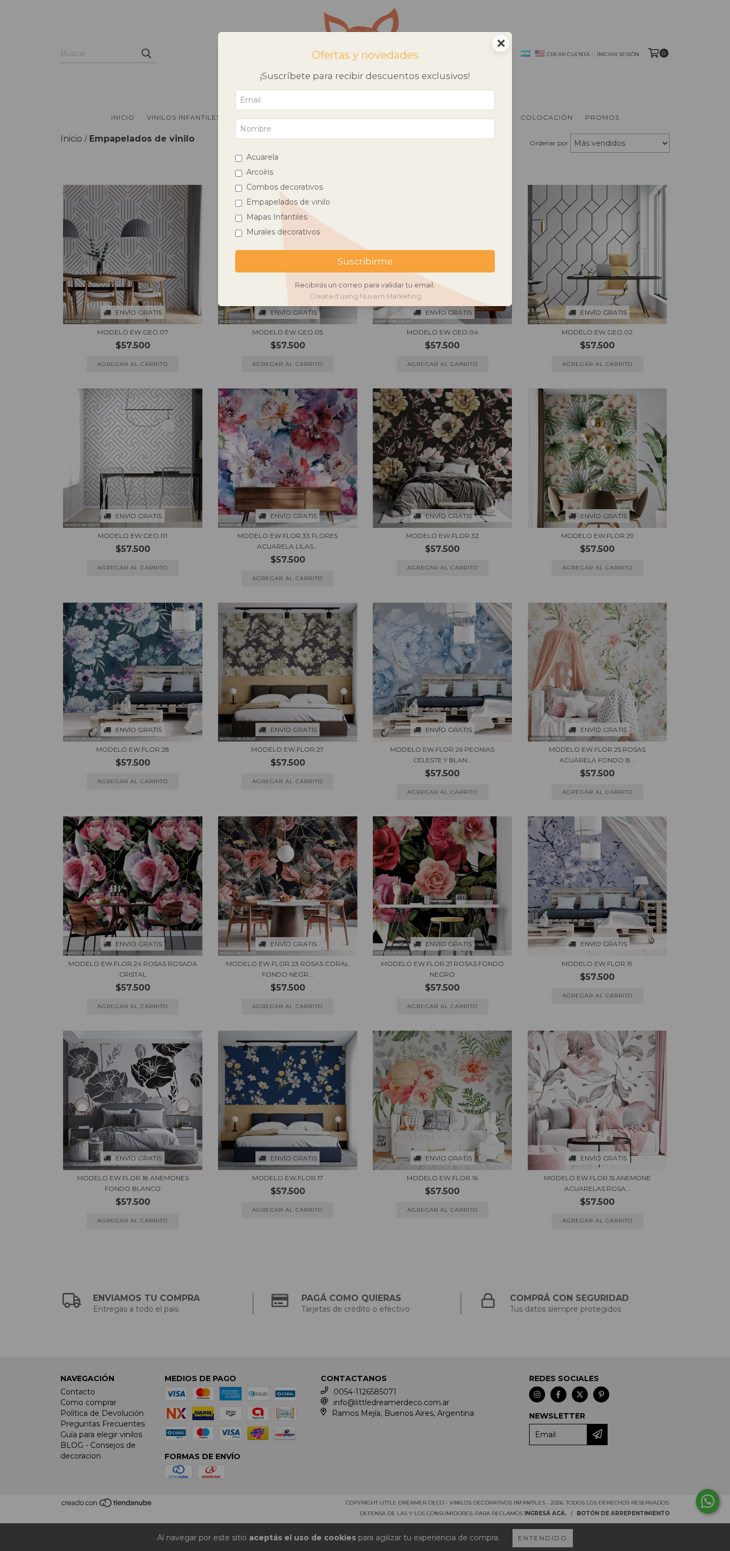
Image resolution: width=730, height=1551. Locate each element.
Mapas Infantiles (276, 217)
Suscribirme (365, 261)
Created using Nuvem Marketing (365, 296)
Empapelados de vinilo (288, 202)
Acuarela (262, 157)
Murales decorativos (283, 232)
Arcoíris (259, 172)
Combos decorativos (284, 187)
